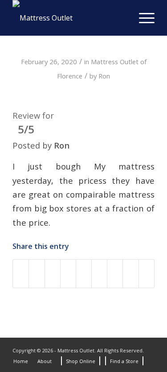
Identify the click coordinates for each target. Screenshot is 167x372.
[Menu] (142, 18)
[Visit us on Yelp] (146, 273)
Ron (104, 75)
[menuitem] (142, 18)
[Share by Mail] (130, 273)
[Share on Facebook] (21, 273)
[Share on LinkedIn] (83, 273)
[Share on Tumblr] (99, 273)
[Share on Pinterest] (68, 273)
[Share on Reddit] (114, 273)
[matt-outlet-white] (69, 18)
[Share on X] (36, 273)
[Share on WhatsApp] (52, 273)
